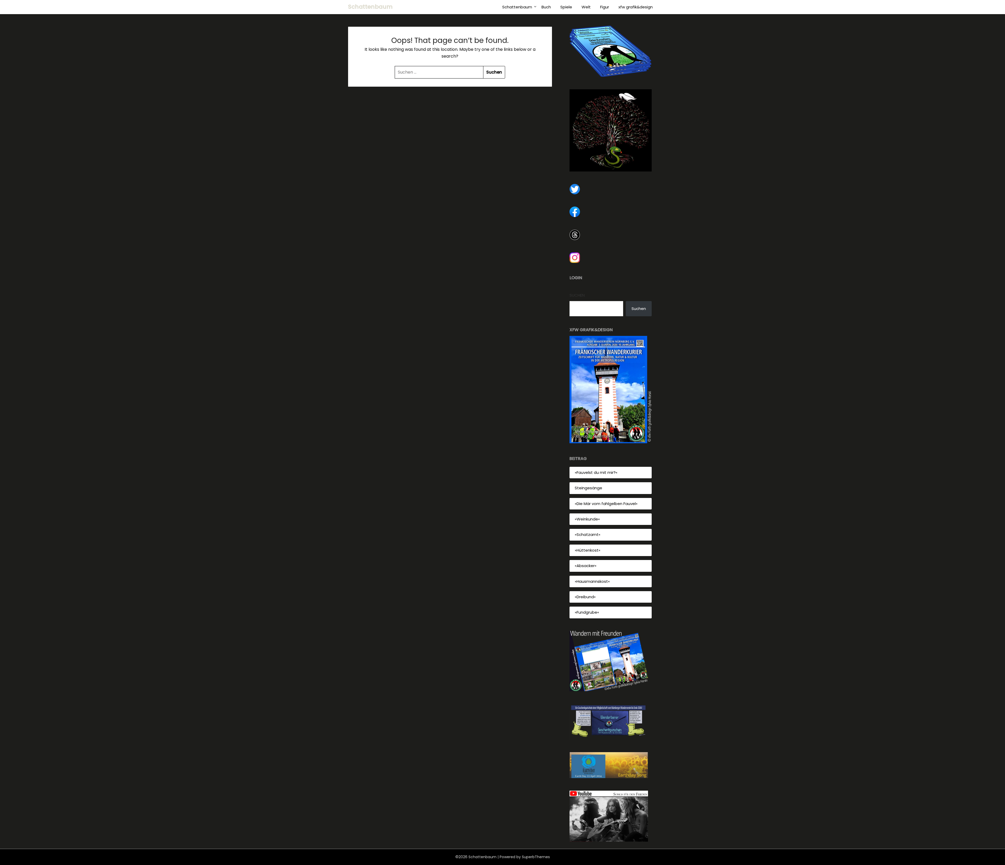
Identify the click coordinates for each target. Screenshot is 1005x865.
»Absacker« (585, 565)
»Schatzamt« (587, 534)
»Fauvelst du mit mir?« (596, 472)
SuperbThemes (536, 857)
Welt (586, 7)
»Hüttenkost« (587, 550)
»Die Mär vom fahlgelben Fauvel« (606, 503)
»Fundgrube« (587, 612)
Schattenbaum (370, 7)
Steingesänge (588, 488)
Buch (546, 7)
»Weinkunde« (587, 519)
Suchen (577, 295)
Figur (604, 7)
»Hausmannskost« (592, 581)
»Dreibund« (585, 597)
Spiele (566, 7)
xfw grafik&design (635, 7)
